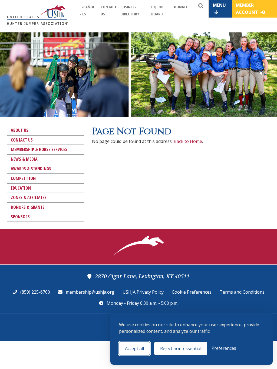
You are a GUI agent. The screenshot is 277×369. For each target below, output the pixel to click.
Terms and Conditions (242, 292)
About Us (19, 130)
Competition (23, 178)
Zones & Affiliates (29, 197)
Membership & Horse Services (39, 149)
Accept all (134, 348)
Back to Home (188, 141)
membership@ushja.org (90, 292)
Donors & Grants (28, 207)
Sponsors (20, 217)
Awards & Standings (31, 169)
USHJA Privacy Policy (143, 292)
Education (21, 188)
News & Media (24, 159)
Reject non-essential (180, 348)
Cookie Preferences (192, 292)
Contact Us (22, 140)
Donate (181, 6)
